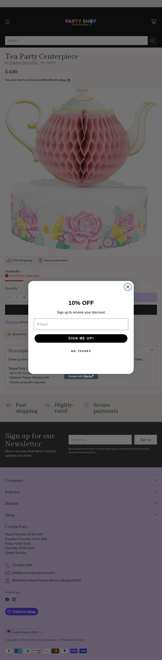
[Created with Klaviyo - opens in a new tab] (81, 376)
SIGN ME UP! (81, 338)
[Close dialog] (128, 287)
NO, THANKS (81, 351)
